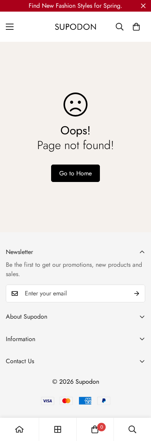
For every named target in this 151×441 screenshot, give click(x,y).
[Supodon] (75, 27)
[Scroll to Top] (137, 400)
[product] (19, 429)
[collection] (58, 429)
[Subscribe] (136, 293)
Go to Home (75, 173)
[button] (136, 27)
